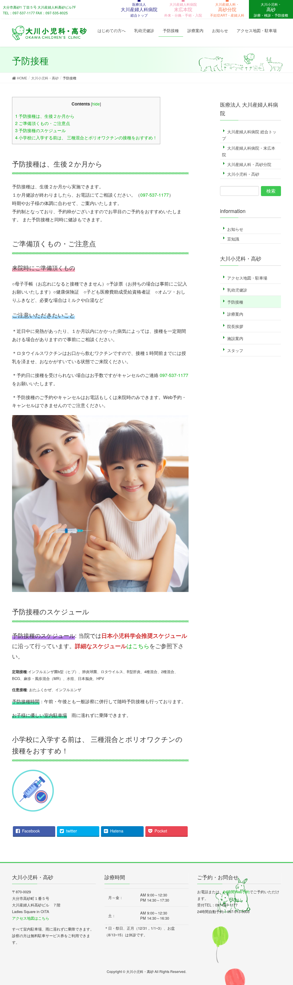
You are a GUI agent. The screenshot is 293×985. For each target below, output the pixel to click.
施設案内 (235, 338)
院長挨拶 (235, 326)
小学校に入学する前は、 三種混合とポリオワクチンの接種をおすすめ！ (86, 137)
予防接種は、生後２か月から (44, 116)
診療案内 (235, 314)
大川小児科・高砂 (243, 174)
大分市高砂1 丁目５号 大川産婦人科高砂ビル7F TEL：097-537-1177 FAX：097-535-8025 (39, 10)
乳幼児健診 (237, 290)
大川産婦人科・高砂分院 (249, 164)
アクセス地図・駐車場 (247, 278)
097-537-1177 (154, 194)
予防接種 (235, 302)
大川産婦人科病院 (183, 9)
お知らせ (235, 229)
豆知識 (233, 239)
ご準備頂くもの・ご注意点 (42, 123)
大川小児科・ (271, 9)
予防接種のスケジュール (40, 130)
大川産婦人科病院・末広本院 (248, 151)
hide (96, 104)
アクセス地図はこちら (30, 918)
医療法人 (139, 9)
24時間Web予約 (236, 891)
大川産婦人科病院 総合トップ (249, 135)
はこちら (112, 646)
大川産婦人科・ (227, 9)
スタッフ (235, 350)
